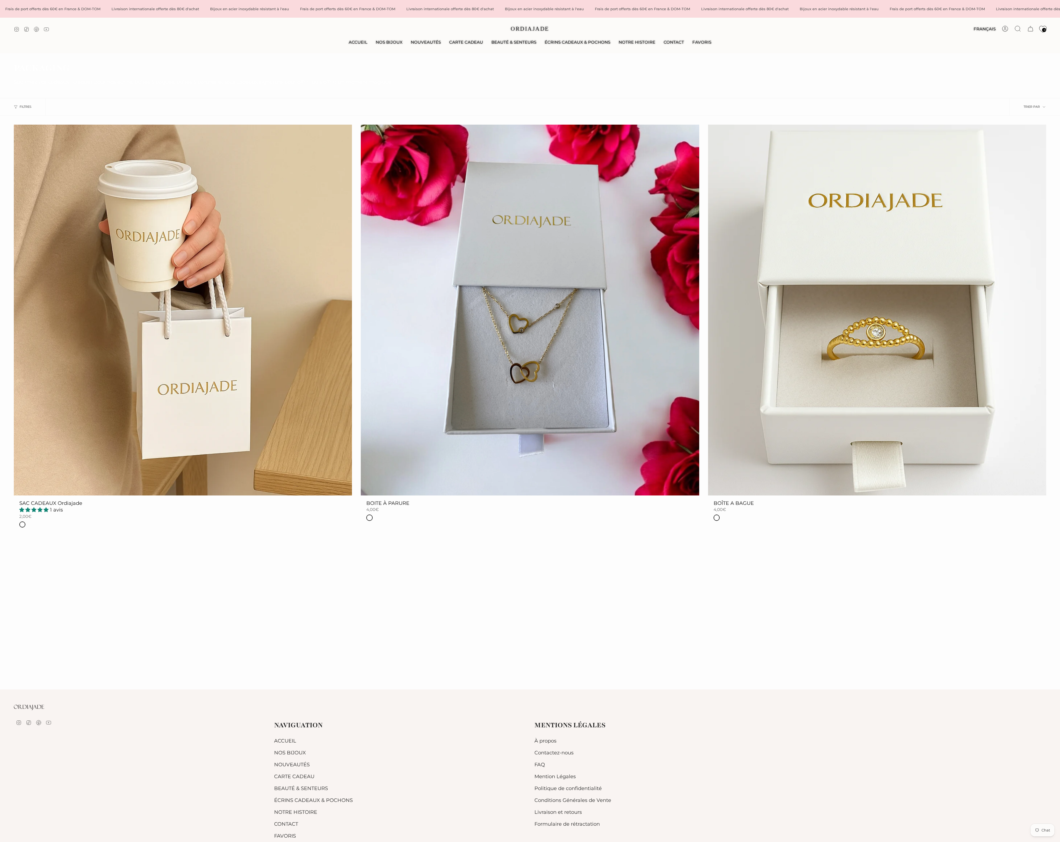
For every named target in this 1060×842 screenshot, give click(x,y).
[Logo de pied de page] (29, 707)
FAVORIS (285, 836)
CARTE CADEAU (294, 776)
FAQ (539, 764)
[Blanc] (22, 524)
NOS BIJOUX (290, 753)
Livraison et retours (558, 812)
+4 (17, 130)
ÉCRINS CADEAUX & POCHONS (313, 800)
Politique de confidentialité (568, 788)
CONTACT (286, 824)
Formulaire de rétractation (567, 824)
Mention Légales (555, 776)
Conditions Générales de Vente (572, 800)
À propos (545, 741)
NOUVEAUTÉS (292, 764)
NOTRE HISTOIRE (295, 812)
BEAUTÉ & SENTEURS (301, 788)
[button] (389, 42)
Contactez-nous (554, 753)
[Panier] (1030, 28)
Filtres (25, 107)
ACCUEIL (285, 741)
